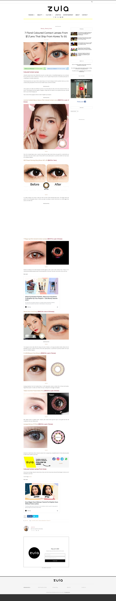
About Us (68, 587)
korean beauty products (45, 520)
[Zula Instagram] (58, 458)
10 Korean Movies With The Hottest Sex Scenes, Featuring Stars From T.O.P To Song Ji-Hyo (84, 38)
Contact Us (84, 587)
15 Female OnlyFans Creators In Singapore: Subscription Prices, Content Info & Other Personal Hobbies (84, 54)
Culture (48, 15)
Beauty (39, 15)
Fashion (30, 15)
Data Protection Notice (42, 587)
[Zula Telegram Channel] (62, 458)
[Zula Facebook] (54, 458)
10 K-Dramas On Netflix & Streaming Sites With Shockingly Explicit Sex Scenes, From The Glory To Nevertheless (85, 33)
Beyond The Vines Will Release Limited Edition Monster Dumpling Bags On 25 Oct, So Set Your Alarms (85, 49)
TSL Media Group (67, 592)
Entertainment (68, 15)
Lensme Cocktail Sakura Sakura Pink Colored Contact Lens (40, 100)
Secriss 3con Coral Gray (30, 311)
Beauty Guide (48, 28)
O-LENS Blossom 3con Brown (32, 353)
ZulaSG (60, 463)
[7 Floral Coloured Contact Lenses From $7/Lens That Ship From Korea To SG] (46, 53)
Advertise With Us (27, 587)
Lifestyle (58, 15)
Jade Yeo (26, 520)
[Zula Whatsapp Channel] (66, 458)
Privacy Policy (55, 587)
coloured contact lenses (36, 520)
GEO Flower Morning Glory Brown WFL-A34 (36, 160)
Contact (85, 15)
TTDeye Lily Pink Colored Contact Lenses (35, 239)
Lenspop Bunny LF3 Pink (30, 424)
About (78, 15)
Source (46, 151)
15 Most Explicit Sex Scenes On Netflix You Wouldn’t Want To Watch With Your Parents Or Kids (85, 43)
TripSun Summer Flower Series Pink (33, 390)
